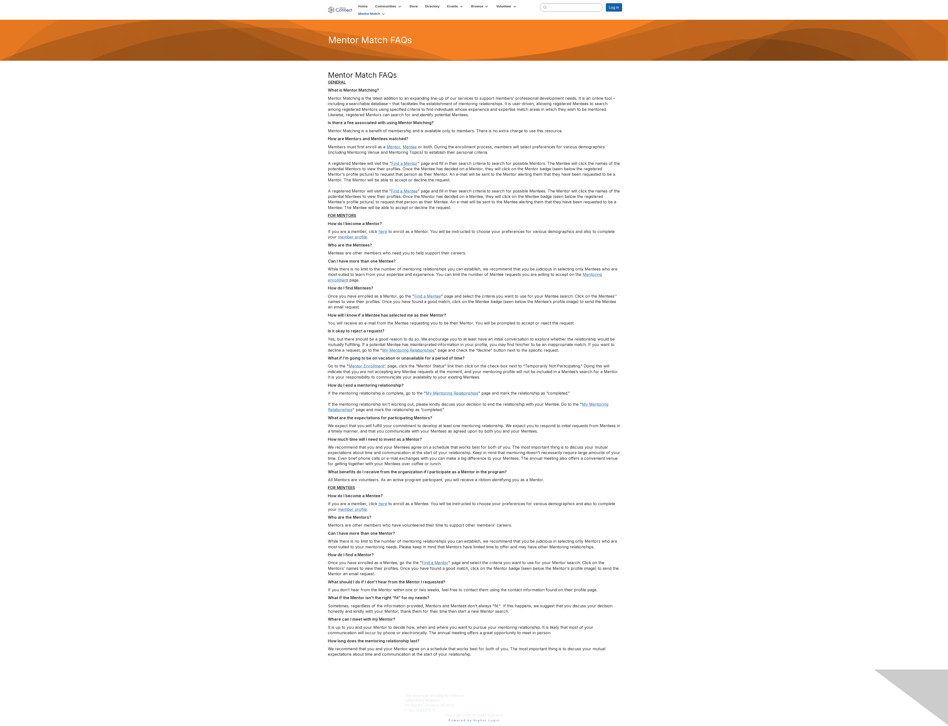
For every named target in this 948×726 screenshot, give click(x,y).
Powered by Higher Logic (474, 720)
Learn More (485, 705)
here (382, 231)
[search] (545, 7)
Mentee (410, 146)
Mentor (393, 146)
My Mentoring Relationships (408, 350)
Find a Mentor (404, 163)
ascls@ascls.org (450, 710)
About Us (554, 695)
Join (479, 695)
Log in (614, 7)
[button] (388, 6)
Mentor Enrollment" (367, 365)
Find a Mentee (404, 191)
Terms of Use (558, 700)
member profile (352, 236)
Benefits (482, 700)
